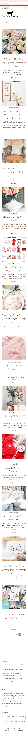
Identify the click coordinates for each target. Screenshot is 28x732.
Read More (14, 77)
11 (9, 637)
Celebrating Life (7, 55)
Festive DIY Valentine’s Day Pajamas (14, 468)
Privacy (20, 730)
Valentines (16, 213)
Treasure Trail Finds (14, 165)
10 (23, 634)
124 (15, 637)
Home (8, 728)
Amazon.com (9, 680)
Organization (21, 55)
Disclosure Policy (10, 730)
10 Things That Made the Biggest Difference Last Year (14, 63)
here (18, 723)
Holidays (11, 213)
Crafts (8, 362)
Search (5, 661)
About (19, 728)
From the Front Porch (14, 107)
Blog (13, 728)
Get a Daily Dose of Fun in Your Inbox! (14, 1)
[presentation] (14, 41)
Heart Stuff (15, 55)
